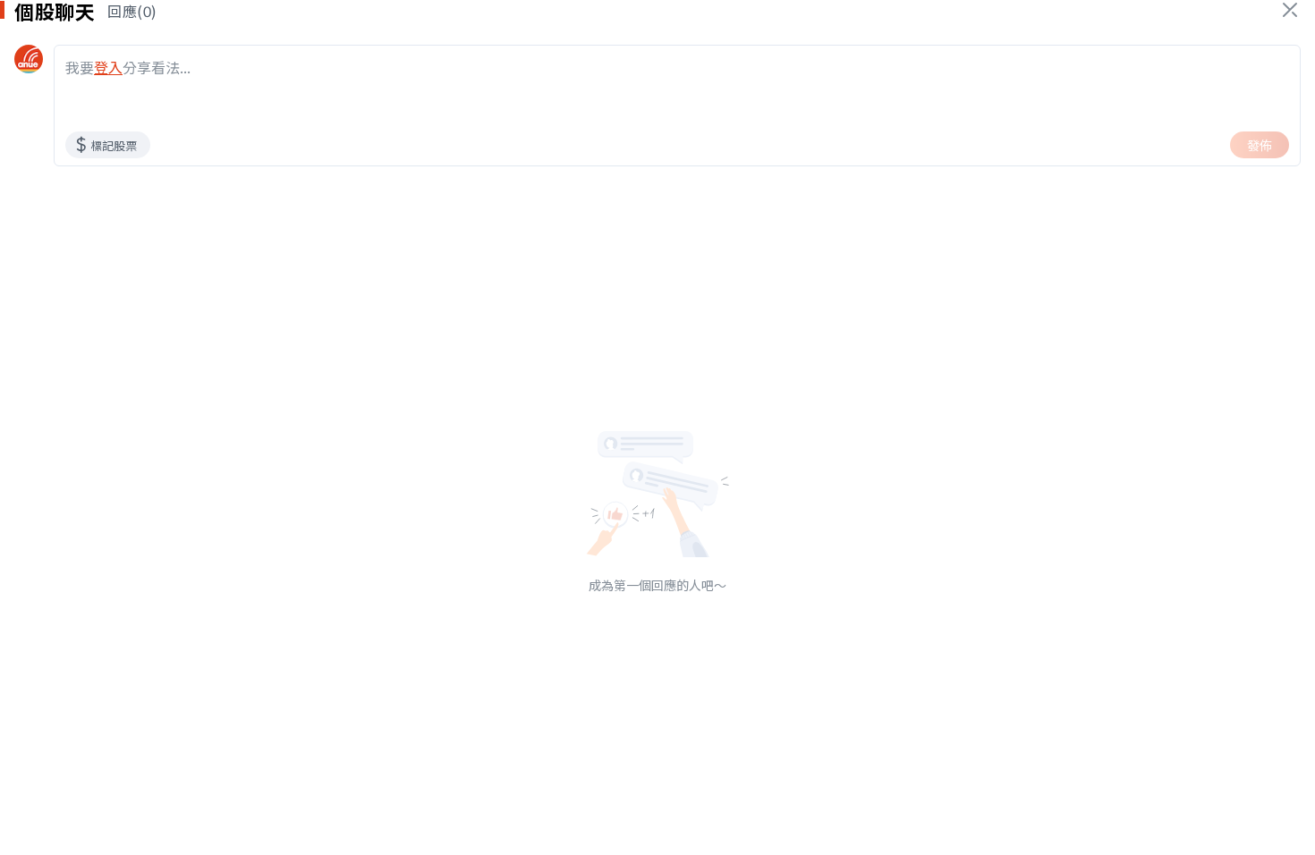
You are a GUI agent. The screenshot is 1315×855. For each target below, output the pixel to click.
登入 (108, 67)
